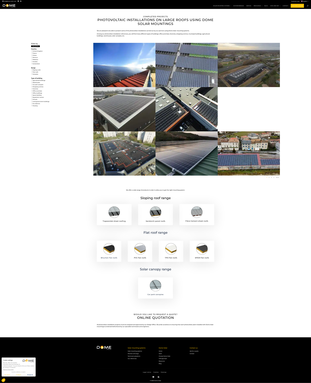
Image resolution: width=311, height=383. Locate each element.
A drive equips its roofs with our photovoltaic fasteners (186, 126)
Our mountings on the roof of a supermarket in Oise (124, 170)
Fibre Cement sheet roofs (196, 221)
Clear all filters (35, 46)
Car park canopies (38, 84)
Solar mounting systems (135, 351)
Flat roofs (35, 72)
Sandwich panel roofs (155, 221)
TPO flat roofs (171, 258)
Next (277, 177)
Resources (162, 361)
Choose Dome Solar (164, 356)
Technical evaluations (134, 356)
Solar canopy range (155, 269)
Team (160, 353)
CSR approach (163, 358)
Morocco (35, 57)
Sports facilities (37, 95)
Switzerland (36, 64)
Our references (132, 358)
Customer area (295, 1)
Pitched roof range (133, 353)
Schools (35, 99)
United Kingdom (38, 51)
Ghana (35, 55)
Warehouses (36, 82)
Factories (35, 89)
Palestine (35, 59)
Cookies (156, 372)
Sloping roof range (155, 198)
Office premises (37, 91)
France (35, 53)
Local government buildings (41, 101)
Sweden (35, 61)
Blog (160, 363)
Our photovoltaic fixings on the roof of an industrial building (124, 126)
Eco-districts (36, 103)
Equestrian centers (38, 97)
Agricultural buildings (39, 80)
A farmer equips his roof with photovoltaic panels (124, 81)
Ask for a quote (194, 351)
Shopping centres (38, 86)
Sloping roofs (36, 70)
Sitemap (163, 372)
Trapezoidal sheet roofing (114, 221)
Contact (192, 353)
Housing (35, 105)
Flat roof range (155, 233)
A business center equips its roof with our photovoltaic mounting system (249, 82)
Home (160, 351)
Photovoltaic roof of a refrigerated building (186, 170)
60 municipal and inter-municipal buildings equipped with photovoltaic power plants (249, 171)
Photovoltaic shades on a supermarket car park (186, 81)
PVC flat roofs (140, 258)
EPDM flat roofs (202, 258)
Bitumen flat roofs (109, 258)
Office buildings (37, 93)
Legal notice (147, 372)
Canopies (35, 74)
